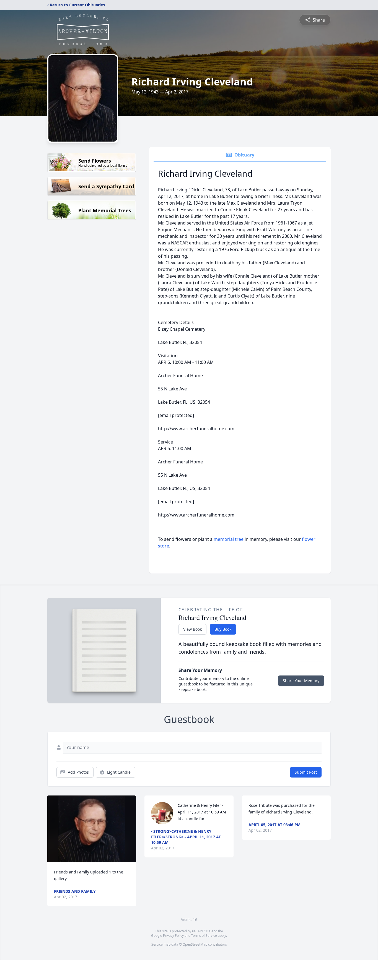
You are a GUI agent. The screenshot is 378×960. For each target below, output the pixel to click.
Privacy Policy (173, 935)
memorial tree (229, 539)
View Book (192, 629)
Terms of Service (204, 935)
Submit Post (306, 772)
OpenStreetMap (195, 944)
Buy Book (222, 629)
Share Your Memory (301, 680)
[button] (91, 828)
